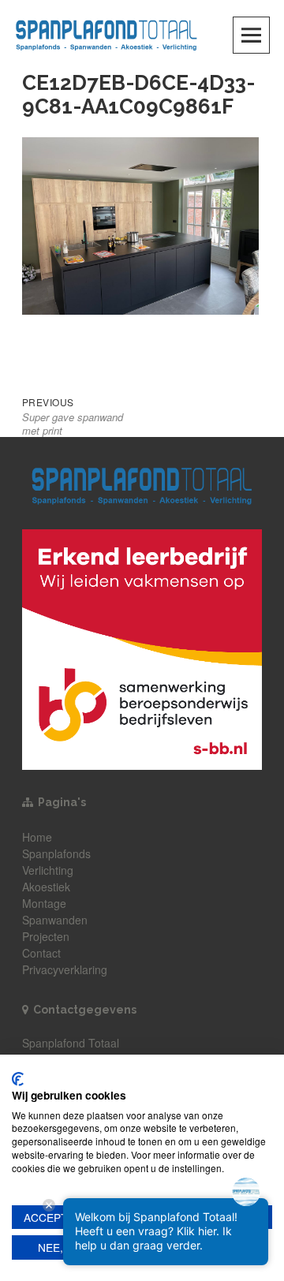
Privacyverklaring (64, 969)
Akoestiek (46, 886)
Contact (41, 953)
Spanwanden (55, 920)
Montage (44, 903)
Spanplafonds (56, 853)
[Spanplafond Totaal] (106, 33)
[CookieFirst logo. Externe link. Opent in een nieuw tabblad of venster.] (18, 1079)
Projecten (45, 936)
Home (37, 837)
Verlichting (47, 870)
